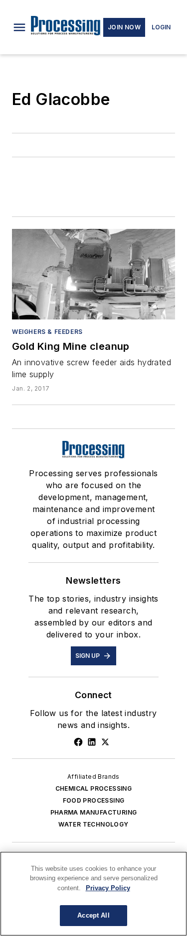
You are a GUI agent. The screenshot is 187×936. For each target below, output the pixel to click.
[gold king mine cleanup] (93, 274)
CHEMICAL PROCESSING (93, 788)
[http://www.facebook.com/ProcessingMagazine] (78, 742)
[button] (19, 27)
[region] (93, 893)
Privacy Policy (108, 888)
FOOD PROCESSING (94, 800)
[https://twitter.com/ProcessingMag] (105, 742)
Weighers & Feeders (47, 331)
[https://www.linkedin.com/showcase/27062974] (92, 742)
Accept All (93, 915)
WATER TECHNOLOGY (93, 824)
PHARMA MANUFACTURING (93, 812)
